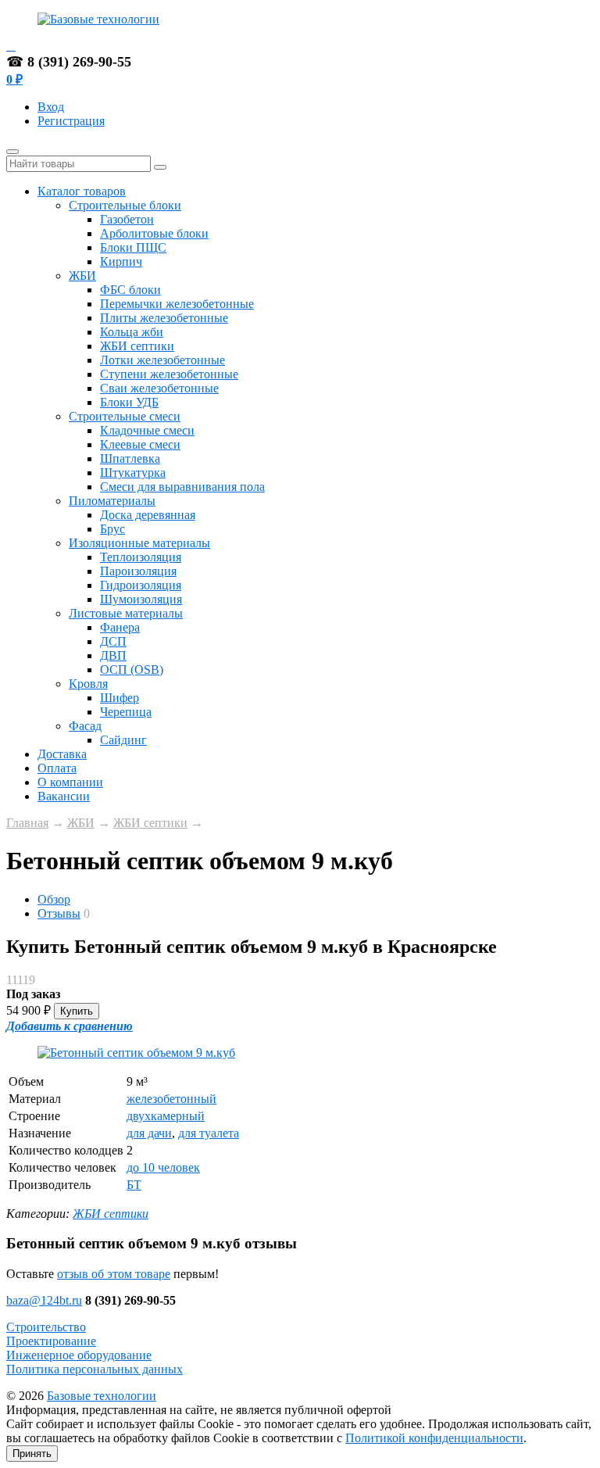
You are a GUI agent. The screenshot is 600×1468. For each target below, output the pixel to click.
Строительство (46, 1327)
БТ (134, 1184)
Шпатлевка (130, 458)
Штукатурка (133, 472)
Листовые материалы (126, 613)
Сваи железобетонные (159, 388)
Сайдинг (123, 740)
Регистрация (71, 120)
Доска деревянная (147, 514)
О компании (70, 782)
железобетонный (171, 1098)
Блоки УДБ (129, 402)
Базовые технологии (101, 1395)
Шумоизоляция (141, 599)
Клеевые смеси (140, 444)
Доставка (62, 754)
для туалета (208, 1133)
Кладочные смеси (147, 430)
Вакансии (64, 796)
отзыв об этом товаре (113, 1273)
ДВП (113, 655)
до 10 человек (163, 1167)
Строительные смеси (124, 416)
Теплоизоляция (140, 557)
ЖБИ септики (137, 346)
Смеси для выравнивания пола (182, 486)
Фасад (85, 725)
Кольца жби (131, 331)
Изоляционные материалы (139, 543)
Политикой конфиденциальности (434, 1438)
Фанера (120, 627)
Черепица (126, 711)
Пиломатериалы (112, 500)
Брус (112, 528)
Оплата (57, 768)
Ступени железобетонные (169, 374)
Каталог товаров (82, 191)
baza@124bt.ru (44, 1300)
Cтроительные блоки (125, 205)
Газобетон (127, 219)
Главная (27, 822)
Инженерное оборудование (79, 1355)
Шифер (119, 697)
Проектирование (51, 1341)
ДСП (113, 641)
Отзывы (59, 913)
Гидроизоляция (140, 585)
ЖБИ (82, 275)
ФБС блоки (130, 289)
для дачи (149, 1133)
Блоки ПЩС (133, 247)
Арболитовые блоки (154, 233)
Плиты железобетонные (164, 317)
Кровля (88, 683)
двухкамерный (166, 1115)
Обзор (54, 899)
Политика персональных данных (94, 1369)
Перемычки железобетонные (177, 303)
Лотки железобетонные (162, 360)
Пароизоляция (138, 571)
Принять (32, 1453)
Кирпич (121, 261)
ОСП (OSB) (131, 669)
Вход (51, 106)
